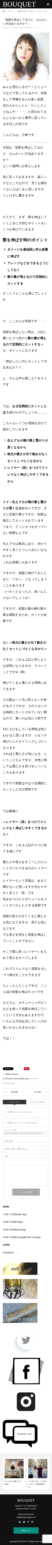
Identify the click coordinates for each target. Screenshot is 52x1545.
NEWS (26, 28)
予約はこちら (26, 1530)
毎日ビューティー (34, 28)
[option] (14, 1473)
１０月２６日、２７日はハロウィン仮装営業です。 (14, 1484)
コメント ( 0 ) (14, 1102)
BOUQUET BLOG (18, 28)
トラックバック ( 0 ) (37, 1102)
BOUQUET (19, 4)
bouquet (14, 1074)
